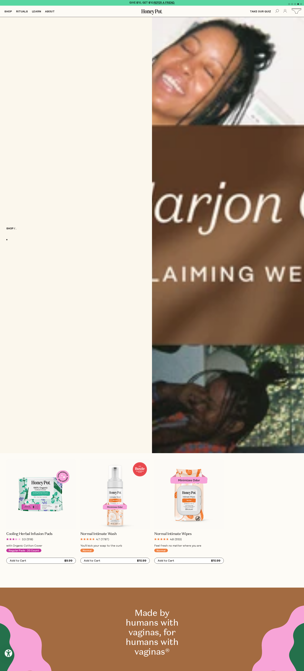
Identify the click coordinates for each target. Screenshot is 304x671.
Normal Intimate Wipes (173, 533)
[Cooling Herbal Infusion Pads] (41, 494)
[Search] (277, 11)
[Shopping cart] (297, 11)
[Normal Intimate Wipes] (189, 494)
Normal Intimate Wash (98, 533)
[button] (289, 4)
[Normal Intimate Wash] (115, 494)
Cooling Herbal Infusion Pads (29, 533)
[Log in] (285, 11)
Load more (18, 576)
